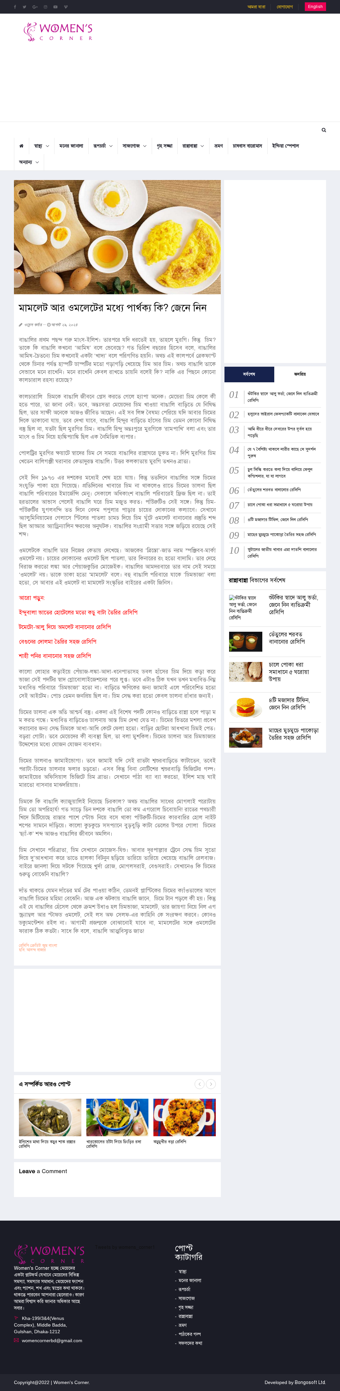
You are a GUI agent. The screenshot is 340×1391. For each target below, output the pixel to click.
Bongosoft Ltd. (310, 1382)
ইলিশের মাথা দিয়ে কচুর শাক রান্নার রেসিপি (47, 1144)
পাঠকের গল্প (190, 1334)
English (315, 6)
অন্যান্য (25, 162)
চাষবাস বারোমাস (247, 146)
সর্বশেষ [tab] (249, 374)
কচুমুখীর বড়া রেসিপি (170, 1142)
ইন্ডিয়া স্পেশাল (286, 146)
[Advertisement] (226, 66)
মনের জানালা (71, 146)
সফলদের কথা (190, 1343)
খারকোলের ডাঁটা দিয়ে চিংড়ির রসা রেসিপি (113, 1144)
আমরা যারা (256, 7)
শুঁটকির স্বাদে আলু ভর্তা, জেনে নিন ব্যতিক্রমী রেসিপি (293, 605)
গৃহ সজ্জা (165, 146)
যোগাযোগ (285, 7)
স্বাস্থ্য (38, 146)
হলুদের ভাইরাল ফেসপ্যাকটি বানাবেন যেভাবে (283, 414)
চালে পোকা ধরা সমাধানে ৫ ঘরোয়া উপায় (280, 505)
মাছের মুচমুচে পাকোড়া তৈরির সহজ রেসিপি (282, 534)
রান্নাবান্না (190, 146)
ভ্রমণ (218, 146)
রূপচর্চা (100, 146)
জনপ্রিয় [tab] (300, 374)
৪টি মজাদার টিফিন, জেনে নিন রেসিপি (278, 519)
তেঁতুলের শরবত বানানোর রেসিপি (274, 490)
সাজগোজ (131, 146)
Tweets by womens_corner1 (125, 1247)
